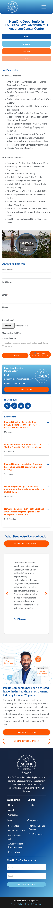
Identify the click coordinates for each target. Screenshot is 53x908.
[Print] (28, 406)
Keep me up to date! (26, 884)
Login (31, 805)
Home (11, 805)
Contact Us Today (26, 732)
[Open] (43, 6)
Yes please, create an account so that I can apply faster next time (26, 344)
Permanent (26, 44)
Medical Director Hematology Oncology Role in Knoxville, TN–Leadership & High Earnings (23, 467)
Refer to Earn (14, 852)
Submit (15, 355)
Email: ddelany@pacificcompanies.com (18, 377)
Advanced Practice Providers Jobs (17, 845)
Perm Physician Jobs (15, 837)
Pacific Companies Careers (37, 827)
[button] (7, 594)
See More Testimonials (26, 543)
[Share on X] (14, 406)
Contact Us (13, 815)
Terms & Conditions (33, 904)
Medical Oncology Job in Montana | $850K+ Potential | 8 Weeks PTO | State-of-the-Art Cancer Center (23, 425)
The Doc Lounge (36, 834)
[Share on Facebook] (7, 406)
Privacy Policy (17, 904)
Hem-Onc (27, 51)
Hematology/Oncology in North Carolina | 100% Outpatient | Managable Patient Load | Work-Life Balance (24, 511)
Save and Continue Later (40, 354)
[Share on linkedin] (21, 406)
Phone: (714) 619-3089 (14, 383)
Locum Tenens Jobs (17, 830)
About (11, 810)
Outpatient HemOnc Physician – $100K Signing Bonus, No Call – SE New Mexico (23, 445)
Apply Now (26, 389)
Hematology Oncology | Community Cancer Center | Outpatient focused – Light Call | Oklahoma (24, 489)
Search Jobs (13, 825)
